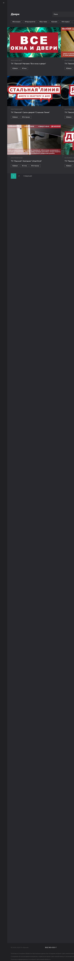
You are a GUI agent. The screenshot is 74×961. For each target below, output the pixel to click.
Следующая (27, 176)
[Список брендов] (3, 95)
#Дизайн (54, 22)
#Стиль (24, 166)
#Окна (24, 68)
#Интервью (66, 22)
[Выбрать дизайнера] (3, 44)
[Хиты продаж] (3, 37)
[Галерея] (3, 66)
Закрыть (70, 3)
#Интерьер (26, 117)
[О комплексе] (3, 73)
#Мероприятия (30, 22)
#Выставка (43, 22)
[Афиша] (3, 59)
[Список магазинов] (3, 87)
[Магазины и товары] (3, 16)
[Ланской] (3, 9)
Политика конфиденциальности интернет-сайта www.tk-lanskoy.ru (31, 959)
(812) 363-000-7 (50, 947)
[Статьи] (3, 23)
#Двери (15, 68)
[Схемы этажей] (3, 30)
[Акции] (3, 52)
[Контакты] (3, 80)
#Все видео (16, 22)
